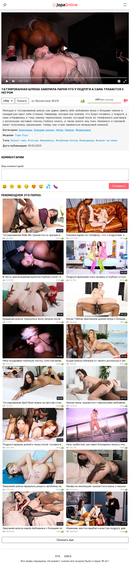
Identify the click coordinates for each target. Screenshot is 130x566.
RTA (57, 556)
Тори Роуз (21, 135)
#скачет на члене (106, 140)
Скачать (22, 100)
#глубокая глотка (67, 140)
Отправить (118, 186)
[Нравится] (83, 101)
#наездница (86, 140)
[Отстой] (126, 101)
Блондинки (25, 130)
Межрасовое (83, 130)
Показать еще (65, 539)
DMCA (67, 556)
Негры (59, 130)
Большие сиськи (44, 130)
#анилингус (47, 140)
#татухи (33, 140)
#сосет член (18, 140)
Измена (69, 130)
